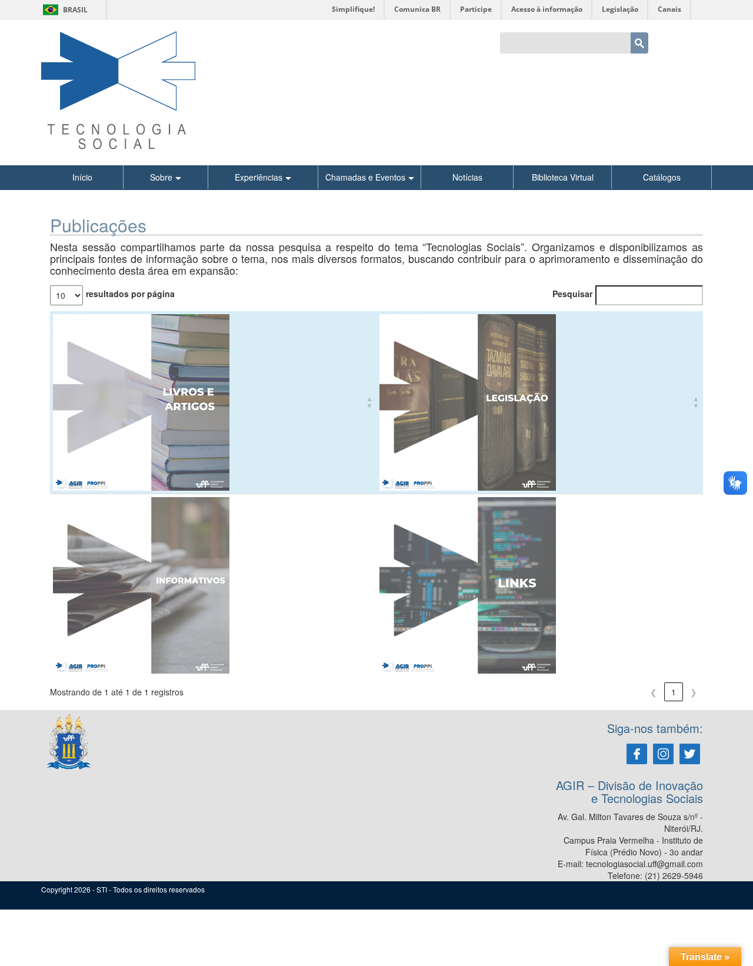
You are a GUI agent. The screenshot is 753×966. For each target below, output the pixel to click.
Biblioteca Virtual (563, 177)
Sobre (161, 177)
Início (82, 177)
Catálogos (662, 177)
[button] (369, 402)
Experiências (258, 177)
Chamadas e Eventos (365, 177)
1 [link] (673, 692)
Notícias (467, 177)
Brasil (63, 10)
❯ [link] (693, 692)
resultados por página (130, 293)
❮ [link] (653, 692)
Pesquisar (572, 293)
